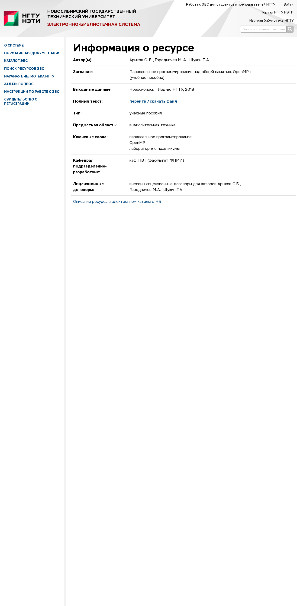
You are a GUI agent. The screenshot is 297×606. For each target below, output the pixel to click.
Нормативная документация (32, 53)
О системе (14, 45)
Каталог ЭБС (16, 61)
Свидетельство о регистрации (21, 101)
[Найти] (290, 29)
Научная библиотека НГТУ (29, 76)
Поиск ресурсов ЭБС (24, 69)
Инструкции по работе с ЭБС (31, 92)
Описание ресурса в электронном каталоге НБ (117, 202)
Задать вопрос (18, 84)
